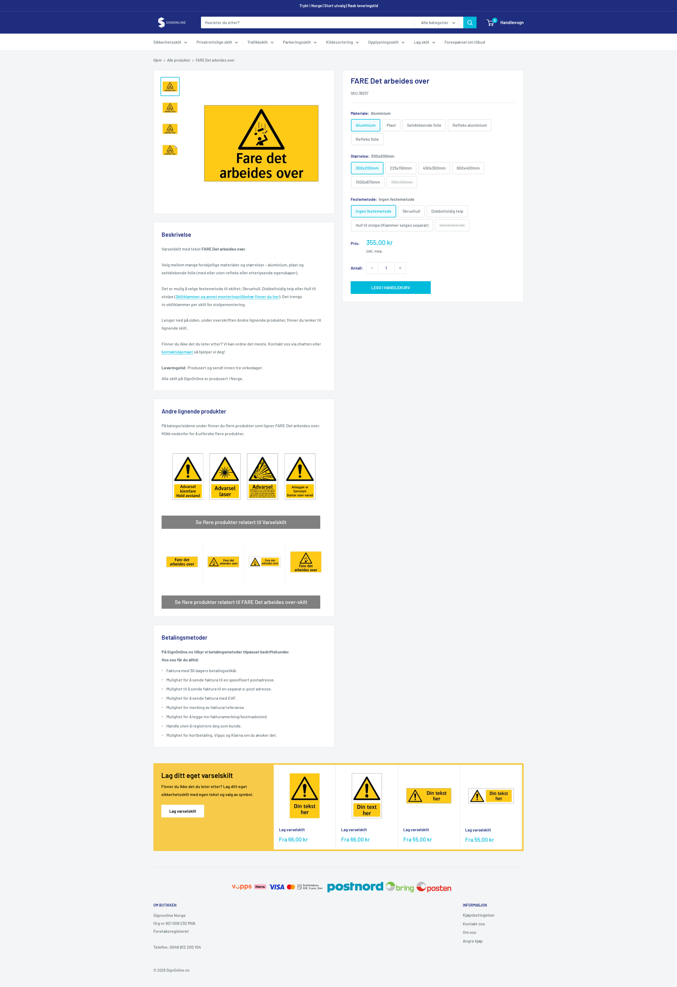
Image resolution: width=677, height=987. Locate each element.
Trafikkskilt (257, 41)
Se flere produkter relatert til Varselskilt (241, 522)
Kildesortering (339, 41)
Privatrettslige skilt (214, 41)
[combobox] (307, 22)
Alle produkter (178, 60)
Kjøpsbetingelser (479, 914)
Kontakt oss (474, 923)
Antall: (357, 267)
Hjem (157, 60)
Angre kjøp (473, 940)
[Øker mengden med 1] (400, 268)
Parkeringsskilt (297, 41)
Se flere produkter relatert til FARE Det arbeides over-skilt (241, 602)
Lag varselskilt (182, 810)
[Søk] (470, 22)
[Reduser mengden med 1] (372, 268)
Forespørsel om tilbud (465, 41)
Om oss (469, 932)
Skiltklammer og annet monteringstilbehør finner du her (227, 296)
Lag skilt (421, 41)
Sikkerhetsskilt (167, 41)
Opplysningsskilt (383, 41)
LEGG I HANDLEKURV (390, 287)
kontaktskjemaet (177, 351)
